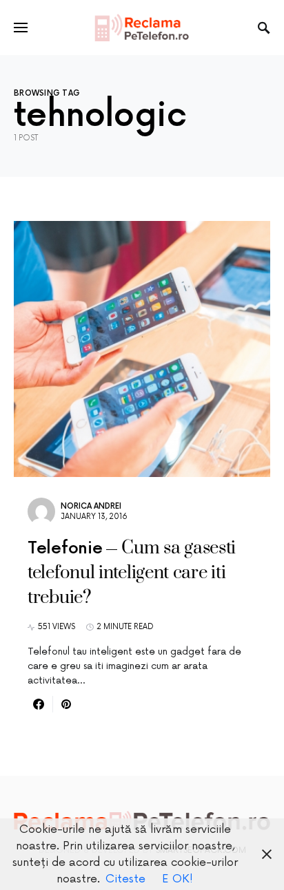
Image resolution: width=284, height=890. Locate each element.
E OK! (177, 879)
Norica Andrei (91, 506)
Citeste (125, 879)
